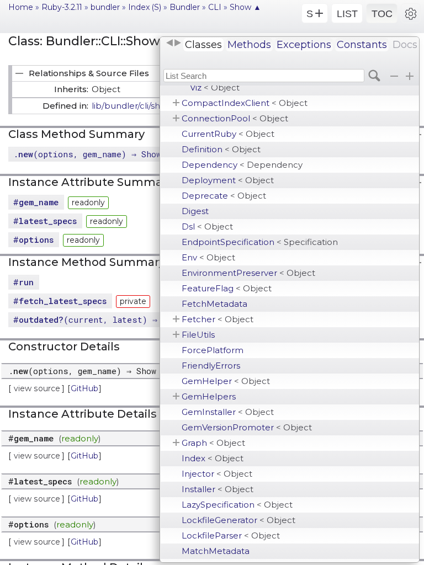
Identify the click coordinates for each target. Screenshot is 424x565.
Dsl (207, 226)
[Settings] (411, 13)
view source (37, 388)
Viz (215, 87)
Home (20, 7)
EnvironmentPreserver (248, 273)
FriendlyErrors (211, 365)
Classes (203, 45)
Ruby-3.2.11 (61, 7)
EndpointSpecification (260, 242)
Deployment (228, 180)
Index (212, 458)
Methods (249, 45)
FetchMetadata (214, 304)
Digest (195, 211)
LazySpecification (237, 504)
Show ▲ (245, 7)
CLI (214, 7)
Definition (221, 149)
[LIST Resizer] (173, 43)
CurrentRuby (228, 134)
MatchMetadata (216, 551)
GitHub (84, 388)
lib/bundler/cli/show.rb (137, 105)
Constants (362, 45)
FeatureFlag (227, 288)
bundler (105, 7)
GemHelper (226, 381)
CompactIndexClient (245, 103)
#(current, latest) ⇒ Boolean (105, 319)
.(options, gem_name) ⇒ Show (87, 153)
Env (208, 257)
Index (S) (144, 7)
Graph (213, 443)
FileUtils (198, 334)
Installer (217, 489)
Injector (217, 473)
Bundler (184, 7)
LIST (347, 13)
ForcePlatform (212, 350)
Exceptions (304, 45)
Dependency (242, 164)
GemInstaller (228, 412)
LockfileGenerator (238, 520)
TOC (382, 13)
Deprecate (224, 195)
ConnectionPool (235, 118)
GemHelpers (209, 396)
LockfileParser (231, 535)
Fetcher (217, 319)
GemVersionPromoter (247, 427)
